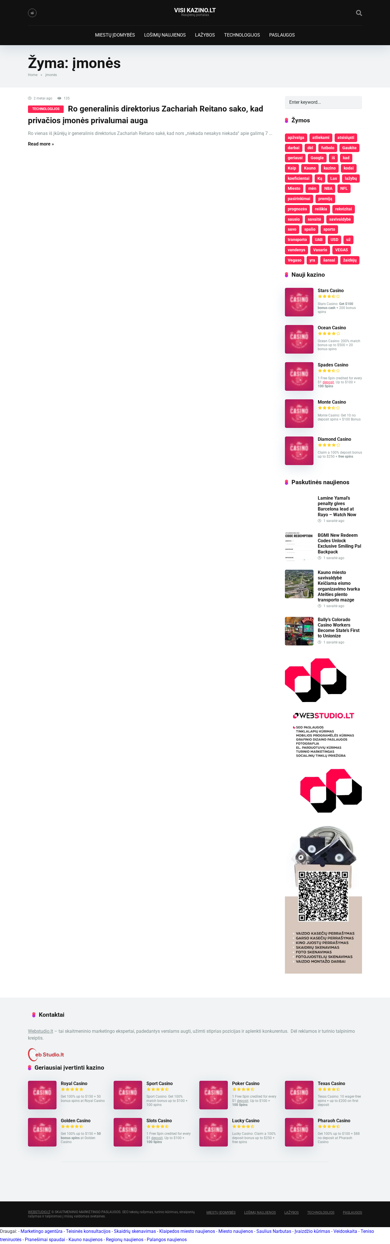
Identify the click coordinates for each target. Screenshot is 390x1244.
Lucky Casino (246, 1120)
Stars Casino (331, 290)
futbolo (327, 147)
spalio (309, 229)
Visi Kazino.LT (195, 10)
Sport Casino (159, 1083)
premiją (325, 198)
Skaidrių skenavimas (135, 1231)
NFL (344, 188)
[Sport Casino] (128, 1108)
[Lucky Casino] (213, 1145)
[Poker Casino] (213, 1108)
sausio (294, 219)
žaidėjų (350, 260)
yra (312, 260)
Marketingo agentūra (42, 1231)
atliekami (320, 137)
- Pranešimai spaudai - (46, 1239)
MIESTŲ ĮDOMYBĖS (115, 35)
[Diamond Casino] (299, 463)
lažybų (351, 178)
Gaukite (349, 147)
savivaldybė (340, 219)
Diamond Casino (334, 439)
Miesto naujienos (235, 1231)
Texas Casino (331, 1083)
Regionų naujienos (124, 1239)
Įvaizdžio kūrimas (312, 1231)
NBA (328, 188)
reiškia (321, 209)
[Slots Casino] (128, 1145)
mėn (312, 188)
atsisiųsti (345, 137)
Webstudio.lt (40, 1031)
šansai (329, 260)
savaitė (314, 219)
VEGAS (341, 250)
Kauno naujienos (85, 1239)
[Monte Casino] (299, 426)
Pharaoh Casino (334, 1120)
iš (333, 158)
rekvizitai (343, 209)
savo (292, 229)
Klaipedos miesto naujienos (187, 1231)
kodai (349, 168)
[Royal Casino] (42, 1108)
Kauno (310, 168)
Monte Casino (332, 402)
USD (334, 239)
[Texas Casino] (299, 1108)
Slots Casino (159, 1120)
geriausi (295, 158)
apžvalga (296, 137)
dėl (310, 147)
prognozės (297, 209)
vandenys (296, 250)
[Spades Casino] (299, 389)
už (348, 239)
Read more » (41, 144)
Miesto (294, 188)
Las (333, 178)
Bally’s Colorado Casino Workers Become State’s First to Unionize (338, 628)
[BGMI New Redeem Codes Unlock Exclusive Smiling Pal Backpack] (299, 559)
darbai (293, 147)
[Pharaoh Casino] (299, 1145)
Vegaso (294, 260)
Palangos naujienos (167, 1239)
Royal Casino (74, 1083)
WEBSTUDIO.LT (39, 1212)
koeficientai (298, 178)
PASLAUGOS (282, 35)
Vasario (320, 250)
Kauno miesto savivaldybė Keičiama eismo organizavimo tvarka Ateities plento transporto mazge (339, 586)
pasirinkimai (299, 198)
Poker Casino (246, 1083)
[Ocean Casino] (299, 352)
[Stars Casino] (299, 315)
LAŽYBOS (205, 35)
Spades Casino (333, 365)
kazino (330, 168)
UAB (319, 239)
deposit (328, 382)
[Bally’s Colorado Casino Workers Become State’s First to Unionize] (299, 644)
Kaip (292, 168)
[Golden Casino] (42, 1145)
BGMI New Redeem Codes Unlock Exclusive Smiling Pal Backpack (339, 544)
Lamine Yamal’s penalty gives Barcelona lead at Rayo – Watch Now (337, 506)
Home (32, 75)
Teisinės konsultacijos (88, 1231)
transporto (297, 239)
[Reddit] (32, 13)
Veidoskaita (345, 1231)
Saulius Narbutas (273, 1231)
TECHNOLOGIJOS (242, 35)
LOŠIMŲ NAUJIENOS (165, 35)
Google (317, 158)
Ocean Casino (332, 327)
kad (346, 158)
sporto (329, 229)
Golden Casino (76, 1120)
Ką (319, 178)
